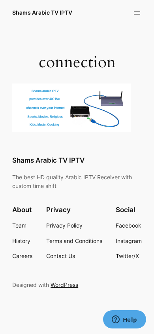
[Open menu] (137, 12)
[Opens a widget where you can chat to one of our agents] (124, 320)
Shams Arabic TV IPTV (42, 12)
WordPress (64, 284)
